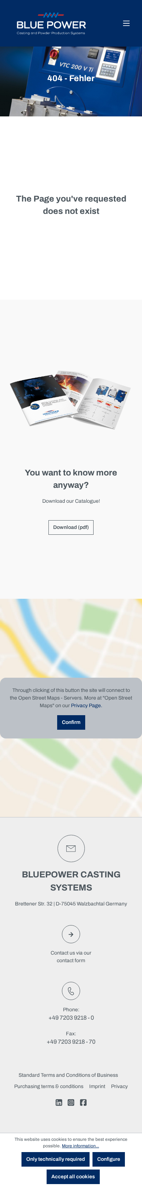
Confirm (71, 722)
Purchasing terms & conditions (48, 1086)
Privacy (119, 1086)
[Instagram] (71, 1104)
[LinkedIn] (59, 1104)
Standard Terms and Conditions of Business (68, 1075)
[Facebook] (83, 1104)
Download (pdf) (71, 527)
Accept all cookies (73, 1176)
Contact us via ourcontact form (71, 956)
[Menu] (126, 23)
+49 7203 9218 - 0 (71, 1018)
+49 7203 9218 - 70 (71, 1042)
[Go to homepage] (51, 23)
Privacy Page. (86, 705)
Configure (108, 1159)
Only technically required (55, 1159)
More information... (80, 1145)
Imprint (97, 1086)
